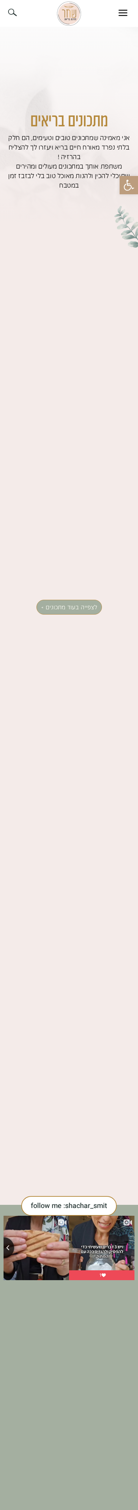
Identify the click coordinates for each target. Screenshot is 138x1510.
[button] (129, 185)
